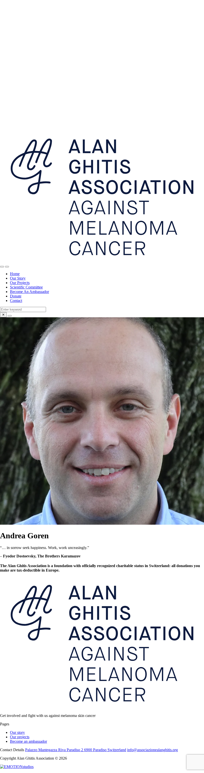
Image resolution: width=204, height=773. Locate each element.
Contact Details (12, 750)
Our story (17, 732)
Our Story (18, 278)
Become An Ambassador (29, 292)
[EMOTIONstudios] (17, 767)
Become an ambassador (28, 741)
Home (15, 274)
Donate (15, 296)
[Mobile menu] (7, 266)
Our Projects (20, 283)
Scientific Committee (26, 287)
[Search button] (2, 266)
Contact (16, 300)
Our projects (19, 737)
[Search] (10, 316)
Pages (4, 724)
